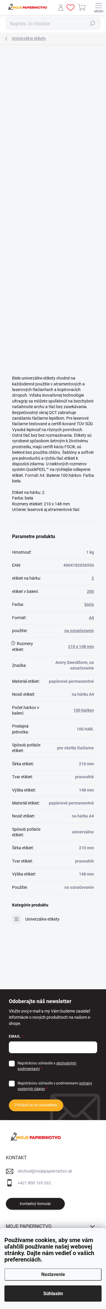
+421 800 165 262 (34, 1183)
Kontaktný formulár (35, 1204)
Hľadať (92, 24)
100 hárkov (83, 710)
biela (89, 604)
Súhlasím (53, 1293)
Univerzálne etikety (42, 919)
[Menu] (98, 7)
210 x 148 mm (81, 646)
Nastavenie (53, 1274)
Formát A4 (34, 475)
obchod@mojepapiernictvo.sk (45, 1171)
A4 (91, 617)
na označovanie (79, 630)
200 (90, 591)
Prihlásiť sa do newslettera (36, 1105)
